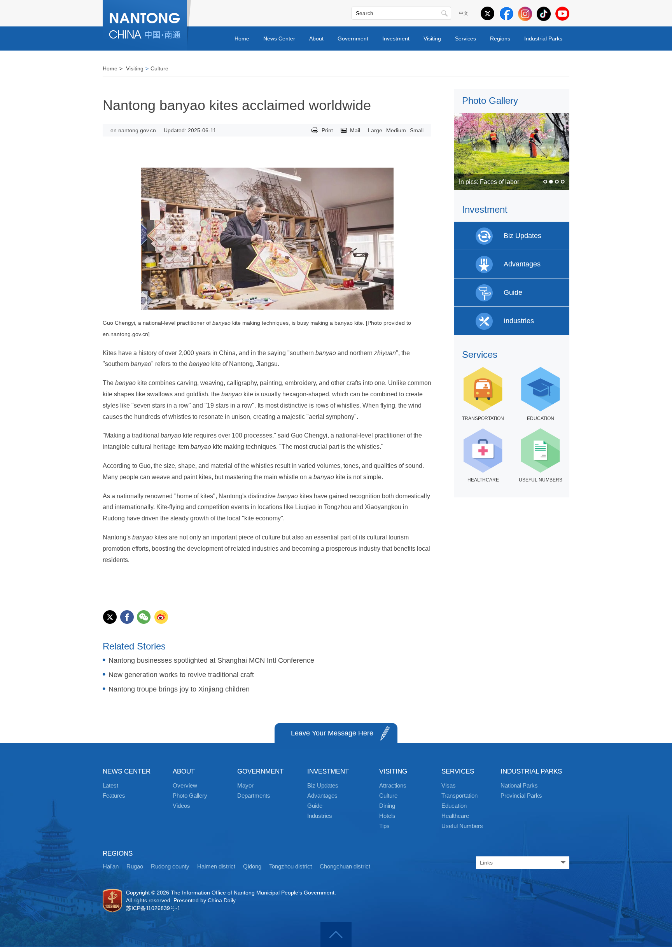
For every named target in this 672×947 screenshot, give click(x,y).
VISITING (393, 771)
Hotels (387, 815)
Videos (181, 805)
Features (114, 795)
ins (525, 14)
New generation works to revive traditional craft (181, 675)
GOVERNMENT (260, 771)
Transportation (459, 795)
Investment (396, 38)
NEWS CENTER (126, 771)
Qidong (252, 866)
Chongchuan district (345, 866)
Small (417, 130)
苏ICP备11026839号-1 (153, 908)
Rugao (134, 866)
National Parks (519, 785)
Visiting (432, 38)
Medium (396, 130)
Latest (110, 785)
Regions (500, 38)
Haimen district (216, 866)
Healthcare (455, 815)
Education (454, 805)
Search (444, 13)
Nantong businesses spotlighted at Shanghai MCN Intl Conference (211, 660)
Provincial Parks (521, 795)
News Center (279, 38)
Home (241, 38)
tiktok (544, 14)
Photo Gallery (490, 100)
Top (336, 934)
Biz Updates (322, 785)
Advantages (322, 795)
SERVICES (457, 771)
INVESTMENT (328, 771)
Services (465, 38)
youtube (562, 14)
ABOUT (184, 771)
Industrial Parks (543, 38)
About (316, 38)
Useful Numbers (462, 826)
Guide (314, 805)
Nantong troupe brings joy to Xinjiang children (179, 689)
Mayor (245, 785)
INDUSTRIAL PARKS (531, 771)
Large (375, 130)
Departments (253, 795)
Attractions (392, 785)
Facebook (506, 14)
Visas (448, 785)
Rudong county (170, 866)
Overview (185, 785)
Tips (384, 826)
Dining (387, 805)
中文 (463, 13)
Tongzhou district (290, 866)
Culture (159, 68)
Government (353, 38)
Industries (319, 815)
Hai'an (111, 866)
